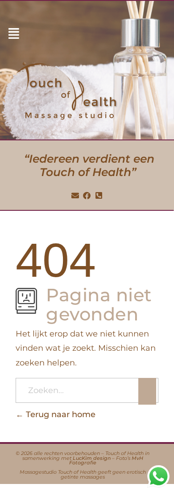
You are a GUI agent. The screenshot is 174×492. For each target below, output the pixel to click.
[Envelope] (75, 195)
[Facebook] (87, 195)
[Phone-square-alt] (99, 195)
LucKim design (92, 458)
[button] (14, 33)
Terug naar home (59, 414)
